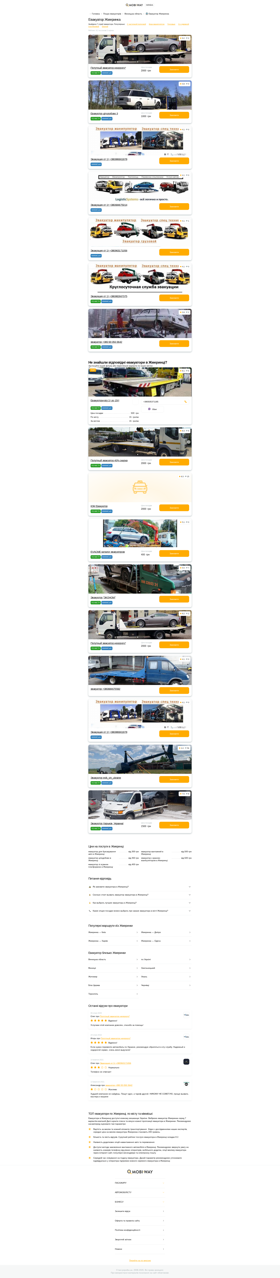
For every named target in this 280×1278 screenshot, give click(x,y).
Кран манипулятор (156, 24)
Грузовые (171, 24)
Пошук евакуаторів (112, 14)
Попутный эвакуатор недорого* (108, 67)
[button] (137, 61)
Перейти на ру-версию (140, 1260)
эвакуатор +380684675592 (105, 688)
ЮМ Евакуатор (99, 506)
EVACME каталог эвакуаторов (108, 551)
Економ (105, 27)
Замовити (174, 69)
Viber (154, 409)
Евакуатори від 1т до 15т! (105, 400)
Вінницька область (133, 14)
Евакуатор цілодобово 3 (104, 113)
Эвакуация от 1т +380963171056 (109, 250)
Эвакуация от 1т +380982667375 (109, 296)
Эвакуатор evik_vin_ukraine (106, 777)
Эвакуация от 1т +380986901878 (109, 159)
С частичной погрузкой (136, 24)
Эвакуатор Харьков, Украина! (107, 823)
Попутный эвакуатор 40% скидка (109, 460)
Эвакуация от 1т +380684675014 (109, 204)
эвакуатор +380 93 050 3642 (106, 342)
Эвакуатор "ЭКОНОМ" (103, 597)
